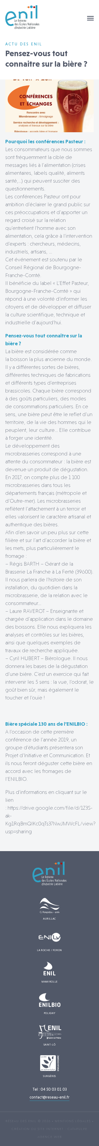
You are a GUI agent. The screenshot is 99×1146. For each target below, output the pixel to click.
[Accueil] (22, 27)
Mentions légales (73, 1121)
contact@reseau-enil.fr (49, 1097)
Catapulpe (77, 1129)
